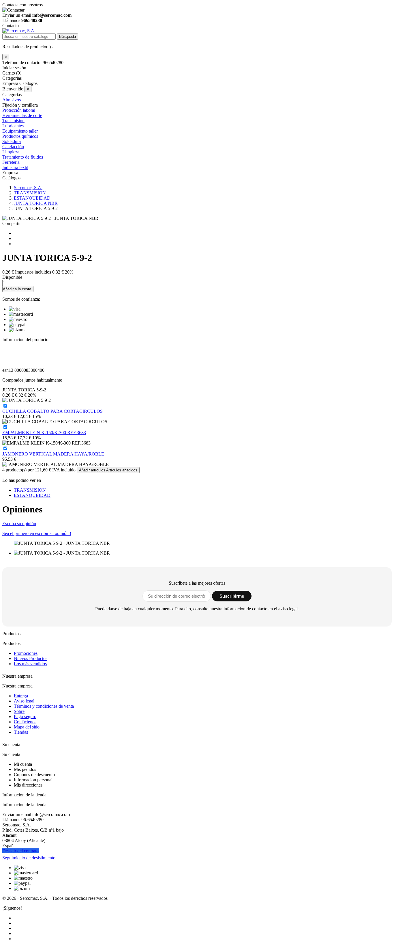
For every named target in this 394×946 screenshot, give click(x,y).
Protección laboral (18, 110)
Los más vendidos (30, 663)
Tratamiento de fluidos (22, 157)
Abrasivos (11, 99)
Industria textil (15, 167)
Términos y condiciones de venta (44, 706)
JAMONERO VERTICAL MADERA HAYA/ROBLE (53, 453)
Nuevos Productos (30, 658)
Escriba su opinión (19, 523)
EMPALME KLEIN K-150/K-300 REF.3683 (44, 432)
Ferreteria (11, 162)
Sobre (19, 711)
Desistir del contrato (20, 850)
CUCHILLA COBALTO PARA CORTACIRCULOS (52, 411)
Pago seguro (25, 716)
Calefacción (13, 146)
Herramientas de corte (22, 115)
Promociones (25, 653)
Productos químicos (20, 136)
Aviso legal (24, 700)
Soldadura (11, 141)
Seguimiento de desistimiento (28, 857)
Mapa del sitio (27, 726)
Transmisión (13, 120)
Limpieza (10, 151)
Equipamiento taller (20, 131)
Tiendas (21, 732)
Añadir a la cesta (17, 289)
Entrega (21, 695)
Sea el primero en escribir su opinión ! (36, 533)
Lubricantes (13, 125)
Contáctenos (25, 721)
